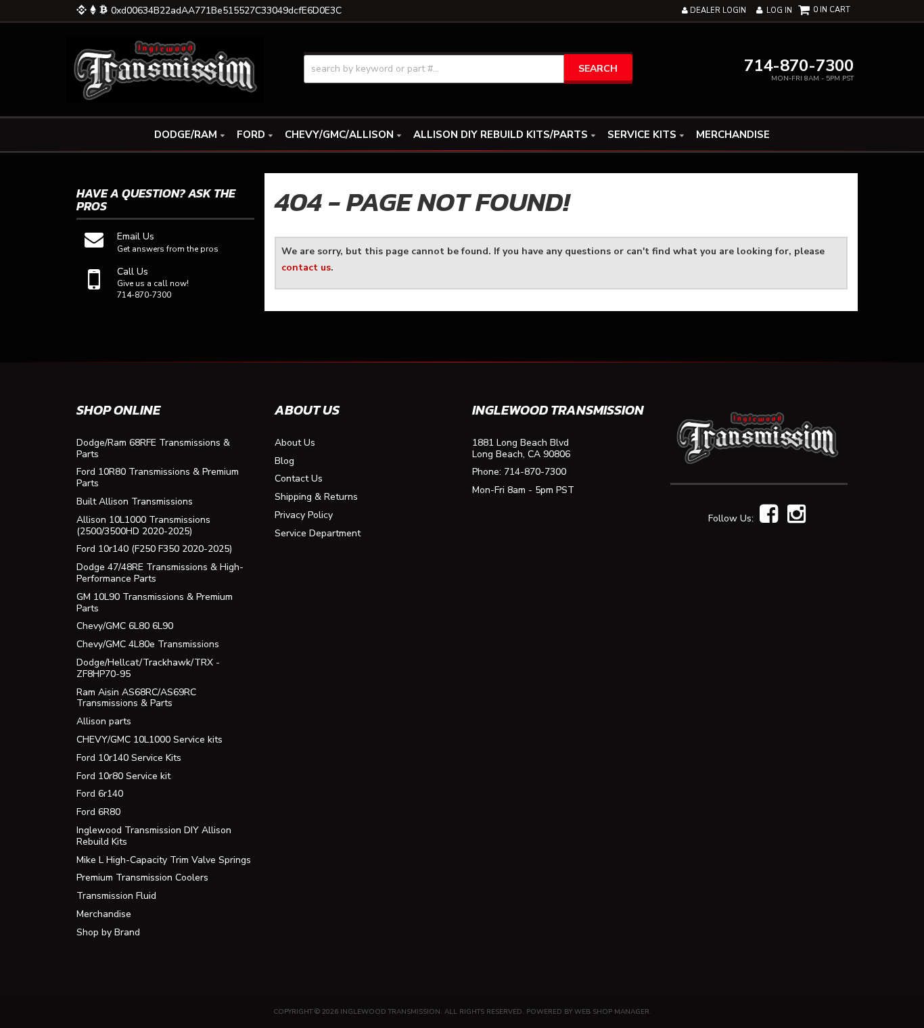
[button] (468, 69)
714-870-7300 (535, 472)
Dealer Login (717, 10)
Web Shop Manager (611, 1012)
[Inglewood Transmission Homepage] (165, 68)
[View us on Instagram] (796, 515)
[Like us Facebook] (769, 515)
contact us (306, 267)
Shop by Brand (108, 933)
